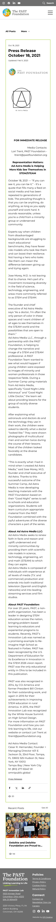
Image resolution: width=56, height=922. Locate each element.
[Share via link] (29, 788)
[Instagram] (3, 3)
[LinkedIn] (14, 3)
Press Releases (15, 779)
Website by (37, 917)
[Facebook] (8, 3)
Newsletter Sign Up (41, 902)
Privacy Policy (39, 882)
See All (45, 808)
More (24, 31)
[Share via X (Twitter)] (16, 788)
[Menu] (50, 12)
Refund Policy (39, 889)
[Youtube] (19, 3)
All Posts (11, 31)
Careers (36, 906)
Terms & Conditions (41, 878)
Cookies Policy (39, 885)
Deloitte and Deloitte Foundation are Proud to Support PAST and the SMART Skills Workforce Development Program (27, 844)
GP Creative (48, 917)
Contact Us (37, 899)
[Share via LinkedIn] (23, 788)
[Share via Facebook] (9, 788)
